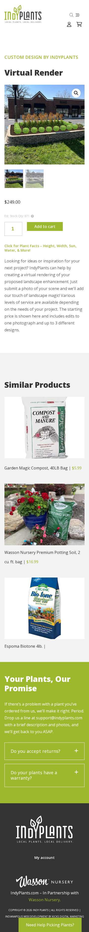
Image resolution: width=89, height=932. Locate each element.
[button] (76, 93)
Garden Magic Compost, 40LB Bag (36, 468)
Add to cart (44, 226)
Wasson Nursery (44, 899)
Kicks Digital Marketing (68, 916)
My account (44, 857)
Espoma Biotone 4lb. (23, 646)
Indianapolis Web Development (26, 916)
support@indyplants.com (59, 718)
